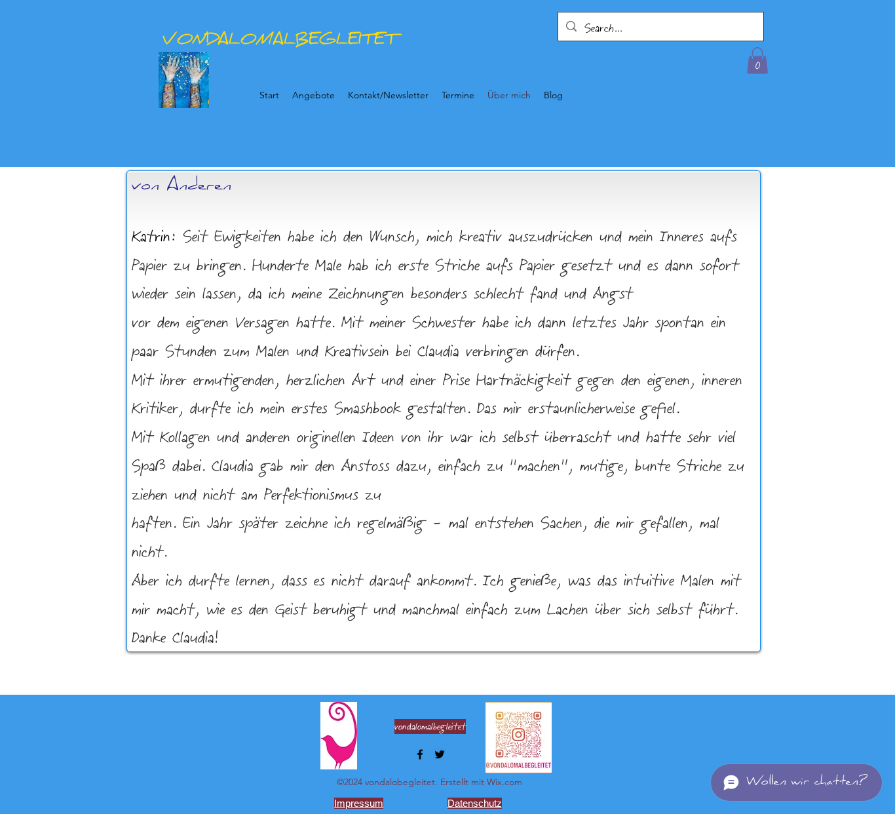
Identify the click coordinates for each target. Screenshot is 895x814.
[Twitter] (439, 754)
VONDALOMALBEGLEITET (279, 41)
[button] (757, 60)
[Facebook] (420, 754)
